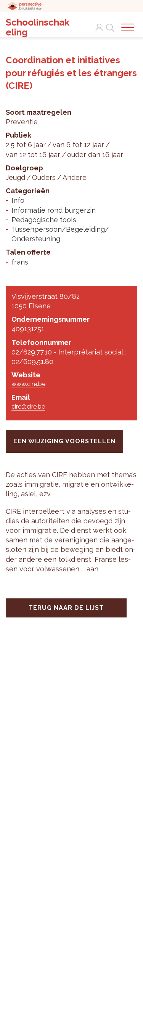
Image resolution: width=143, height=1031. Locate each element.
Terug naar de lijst (66, 607)
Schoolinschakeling (37, 27)
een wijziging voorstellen (64, 441)
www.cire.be (28, 384)
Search (108, 23)
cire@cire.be (28, 406)
